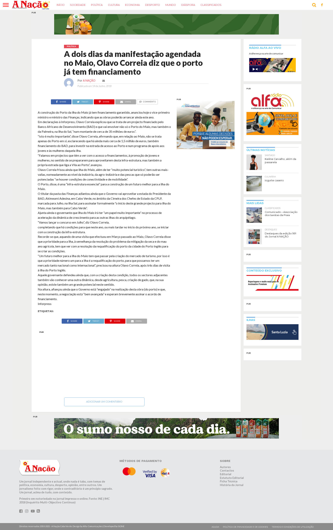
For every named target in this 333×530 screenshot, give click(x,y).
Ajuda (215, 527)
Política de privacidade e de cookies (245, 527)
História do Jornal (231, 485)
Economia (132, 4)
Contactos (227, 470)
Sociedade (78, 4)
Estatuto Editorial (232, 477)
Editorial (225, 474)
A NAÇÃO (89, 80)
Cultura (114, 4)
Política (97, 4)
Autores (225, 467)
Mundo (170, 4)
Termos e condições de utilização (293, 527)
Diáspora (188, 4)
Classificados (210, 4)
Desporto (152, 4)
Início (61, 4)
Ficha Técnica (228, 481)
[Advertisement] (104, 363)
